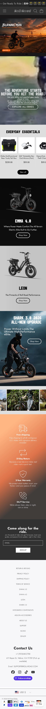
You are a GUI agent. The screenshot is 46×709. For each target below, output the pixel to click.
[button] (4, 11)
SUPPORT (23, 625)
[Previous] (4, 35)
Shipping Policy (23, 579)
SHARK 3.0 (23, 605)
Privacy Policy (23, 573)
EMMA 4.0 (23, 594)
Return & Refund (23, 568)
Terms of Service (23, 584)
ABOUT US (23, 620)
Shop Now (23, 235)
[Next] (41, 400)
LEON (23, 600)
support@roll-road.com (26, 666)
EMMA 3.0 (23, 589)
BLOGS (23, 631)
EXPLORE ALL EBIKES (23, 106)
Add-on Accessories (23, 615)
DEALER (23, 636)
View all (23, 172)
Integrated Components (23, 610)
